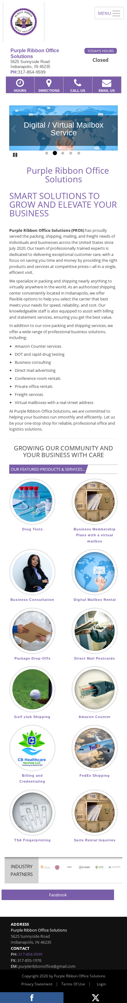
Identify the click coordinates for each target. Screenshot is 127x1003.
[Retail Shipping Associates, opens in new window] (45, 867)
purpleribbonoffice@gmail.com (47, 966)
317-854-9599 (30, 954)
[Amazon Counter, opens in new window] (69, 867)
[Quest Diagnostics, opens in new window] (100, 867)
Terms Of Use (73, 984)
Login (101, 984)
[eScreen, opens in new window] (85, 867)
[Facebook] (31, 997)
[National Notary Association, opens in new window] (57, 867)
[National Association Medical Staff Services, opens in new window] (115, 867)
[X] (95, 997)
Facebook (58, 895)
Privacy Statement (36, 984)
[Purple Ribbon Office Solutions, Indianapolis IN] (43, 22)
